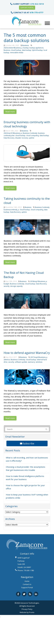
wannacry (31, 362)
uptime (31, 138)
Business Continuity (30, 133)
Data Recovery (9, 138)
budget (6, 284)
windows (39, 362)
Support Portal (27, 7)
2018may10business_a (38, 281)
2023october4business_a (13, 48)
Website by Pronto (27, 612)
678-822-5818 (37, 4)
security (6, 286)
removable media (16, 52)
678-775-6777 (36, 12)
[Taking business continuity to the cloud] (27, 226)
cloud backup (16, 50)
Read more (10, 111)
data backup (26, 50)
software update (21, 362)
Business (25, 45)
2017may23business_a (38, 357)
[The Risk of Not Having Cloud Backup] (27, 301)
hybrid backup (37, 50)
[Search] (46, 429)
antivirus (7, 359)
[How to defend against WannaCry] (27, 376)
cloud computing (32, 135)
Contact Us (27, 584)
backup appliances (36, 48)
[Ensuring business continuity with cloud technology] (27, 152)
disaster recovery (21, 138)
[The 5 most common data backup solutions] (27, 67)
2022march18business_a (13, 133)
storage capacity (16, 286)
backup (26, 48)
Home (27, 581)
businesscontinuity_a (11, 210)
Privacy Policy (27, 609)
